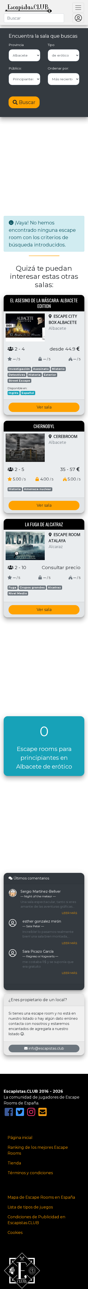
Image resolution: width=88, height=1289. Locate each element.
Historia (34, 374)
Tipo (51, 45)
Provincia (16, 45)
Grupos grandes (32, 587)
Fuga (12, 587)
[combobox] (34, 18)
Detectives (17, 374)
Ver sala (44, 407)
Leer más (69, 913)
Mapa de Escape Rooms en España (41, 1197)
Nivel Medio (18, 593)
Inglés (13, 393)
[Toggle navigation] (78, 7)
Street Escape (19, 380)
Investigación (19, 369)
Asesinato (41, 369)
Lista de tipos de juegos (30, 1207)
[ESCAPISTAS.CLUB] (28, 7)
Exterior (50, 374)
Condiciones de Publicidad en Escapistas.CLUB (36, 1220)
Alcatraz (54, 587)
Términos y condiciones (30, 1173)
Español (28, 393)
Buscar (26, 102)
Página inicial (20, 1137)
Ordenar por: (58, 68)
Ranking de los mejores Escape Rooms (38, 1150)
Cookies (15, 1232)
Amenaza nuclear (37, 489)
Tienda (14, 1163)
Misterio (58, 369)
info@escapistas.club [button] (46, 1048)
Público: (15, 68)
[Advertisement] (44, 167)
